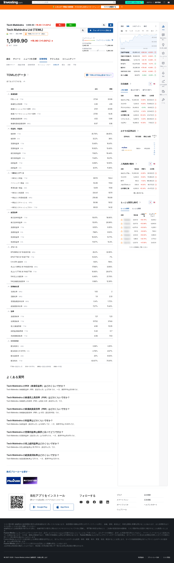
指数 (128, 26)
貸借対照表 (31, 65)
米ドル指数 (124, 75)
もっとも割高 (136, 208)
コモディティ (136, 26)
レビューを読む (154, 148)
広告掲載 (147, 500)
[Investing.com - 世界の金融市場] (13, 2)
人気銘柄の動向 (127, 164)
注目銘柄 (124, 84)
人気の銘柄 (124, 90)
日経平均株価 (125, 52)
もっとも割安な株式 (129, 202)
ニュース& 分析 (30, 59)
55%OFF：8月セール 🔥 (134, 2)
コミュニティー (69, 59)
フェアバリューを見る (103, 40)
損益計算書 (21, 65)
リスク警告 (166, 557)
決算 (69, 65)
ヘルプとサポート (150, 505)
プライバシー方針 (153, 557)
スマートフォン (122, 500)
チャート (17, 59)
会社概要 (147, 495)
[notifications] (164, 2)
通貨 (122, 26)
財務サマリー (11, 65)
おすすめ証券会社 (128, 131)
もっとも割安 (125, 208)
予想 (74, 65)
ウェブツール (122, 509)
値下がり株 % (147, 90)
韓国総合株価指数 (126, 60)
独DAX (123, 67)
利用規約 (141, 557)
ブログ (119, 495)
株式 (145, 26)
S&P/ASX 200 (126, 71)
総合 (8, 59)
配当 (63, 65)
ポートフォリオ (122, 505)
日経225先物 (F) (126, 56)
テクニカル (54, 59)
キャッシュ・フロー (44, 65)
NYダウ (123, 64)
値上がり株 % (135, 90)
